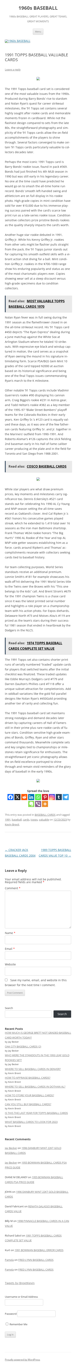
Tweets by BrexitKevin (20, 1283)
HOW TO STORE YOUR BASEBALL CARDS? (29, 1095)
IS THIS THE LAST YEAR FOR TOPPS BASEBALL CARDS (36, 1113)
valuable (44, 819)
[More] (45, 804)
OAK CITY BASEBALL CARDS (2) (23, 1046)
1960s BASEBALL (38, 8)
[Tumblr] (59, 797)
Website (10, 964)
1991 (8, 819)
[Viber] (38, 804)
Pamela (9, 1260)
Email (10, 949)
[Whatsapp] (38, 797)
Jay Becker (11, 1148)
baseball (17, 819)
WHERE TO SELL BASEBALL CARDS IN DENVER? (33, 1069)
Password (11, 1314)
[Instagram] (52, 797)
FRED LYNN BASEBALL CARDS (36, 1260)
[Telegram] (66, 797)
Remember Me (18, 1324)
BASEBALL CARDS (45, 815)
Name (10, 933)
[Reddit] (24, 797)
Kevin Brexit (12, 824)
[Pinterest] (45, 797)
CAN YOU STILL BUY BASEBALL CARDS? (28, 1104)
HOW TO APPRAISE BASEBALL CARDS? (27, 1077)
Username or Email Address (21, 1297)
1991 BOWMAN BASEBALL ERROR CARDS (39, 1250)
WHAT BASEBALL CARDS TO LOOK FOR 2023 (31, 1122)
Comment (12, 888)
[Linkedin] (31, 797)
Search (9, 1008)
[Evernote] (31, 804)
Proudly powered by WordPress (22, 1359)
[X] (17, 797)
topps (34, 819)
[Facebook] (10, 797)
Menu (38, 31)
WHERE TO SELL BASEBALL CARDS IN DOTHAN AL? (35, 1086)
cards (26, 819)
